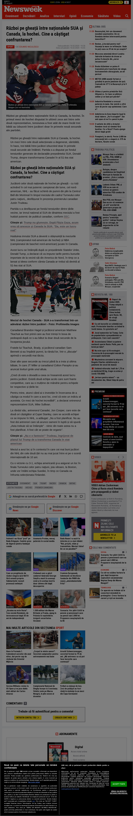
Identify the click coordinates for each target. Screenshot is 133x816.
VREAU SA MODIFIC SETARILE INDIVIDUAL (119, 792)
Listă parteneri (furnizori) (70, 789)
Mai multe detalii (34, 782)
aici (33, 801)
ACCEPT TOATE (119, 784)
